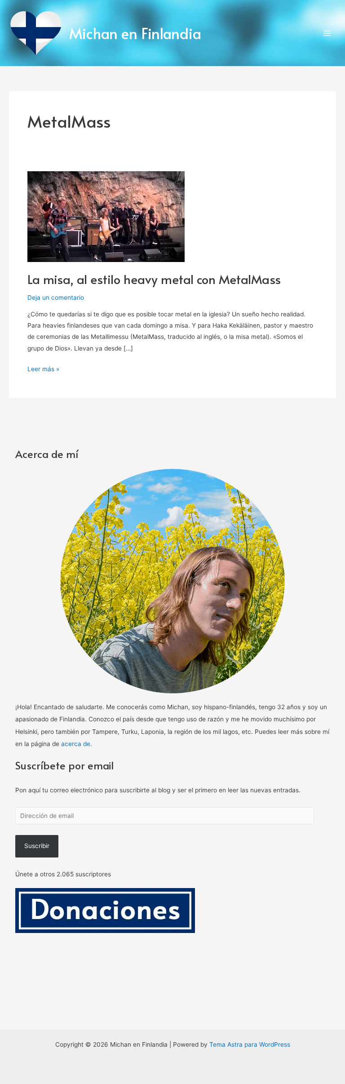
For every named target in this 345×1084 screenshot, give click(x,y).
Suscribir (36, 845)
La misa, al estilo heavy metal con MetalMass (154, 279)
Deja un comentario (55, 297)
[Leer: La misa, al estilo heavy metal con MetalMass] (106, 216)
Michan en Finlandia (135, 33)
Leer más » (43, 368)
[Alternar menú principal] (327, 33)
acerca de (75, 743)
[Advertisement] (172, 1000)
